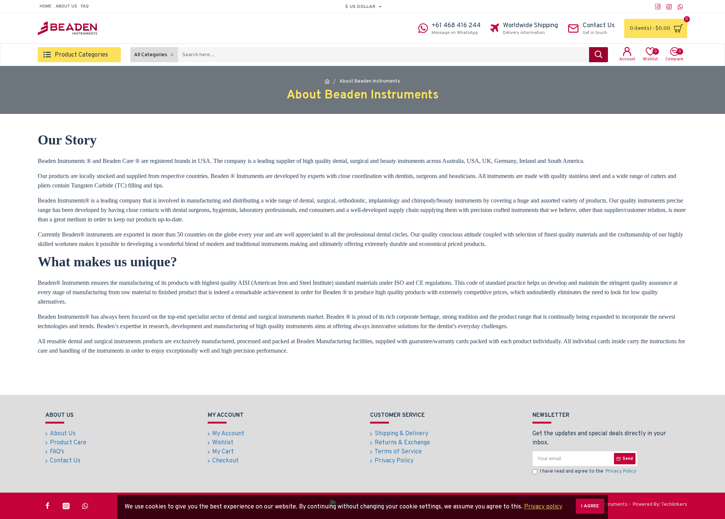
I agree (590, 506)
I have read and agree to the (588, 471)
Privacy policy (543, 507)
